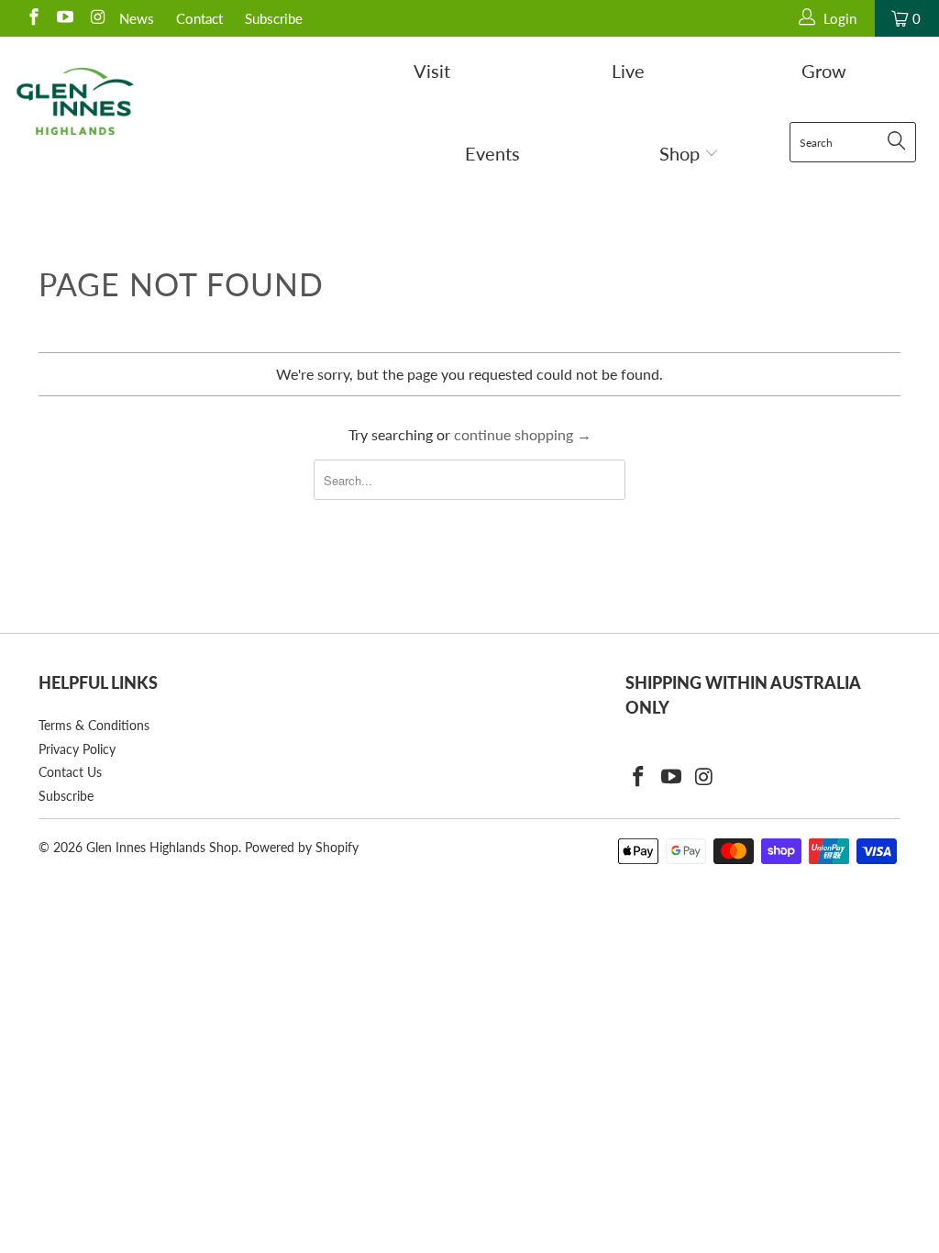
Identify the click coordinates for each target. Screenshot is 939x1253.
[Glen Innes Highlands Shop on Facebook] (32, 18)
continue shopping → (522, 434)
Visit (432, 71)
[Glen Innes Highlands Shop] (75, 101)
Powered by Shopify (302, 847)
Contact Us (70, 772)
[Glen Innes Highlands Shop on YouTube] (64, 18)
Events (492, 153)
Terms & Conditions (94, 725)
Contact (199, 18)
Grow (823, 71)
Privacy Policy (77, 749)
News (136, 18)
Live (628, 71)
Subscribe (274, 18)
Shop (681, 153)
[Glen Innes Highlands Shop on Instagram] (95, 18)
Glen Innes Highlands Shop (162, 847)
